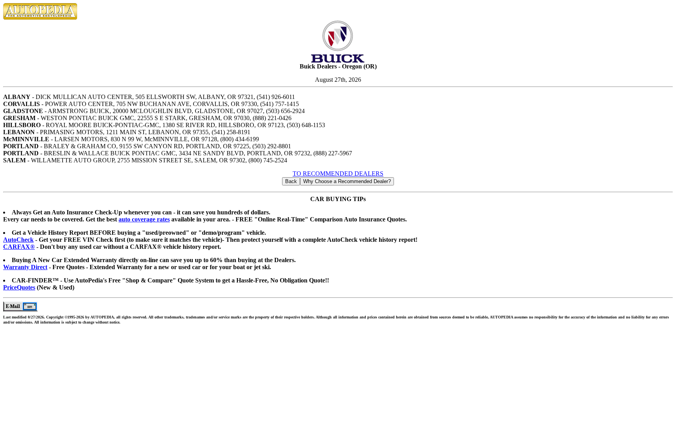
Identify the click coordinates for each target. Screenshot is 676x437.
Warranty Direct (25, 267)
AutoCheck (18, 239)
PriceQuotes (19, 287)
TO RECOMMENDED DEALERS (338, 173)
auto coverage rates (144, 219)
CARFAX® (19, 246)
